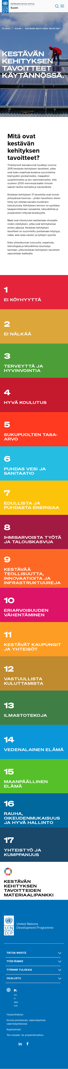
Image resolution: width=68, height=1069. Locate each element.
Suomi (18, 28)
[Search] (16, 998)
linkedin (20, 1043)
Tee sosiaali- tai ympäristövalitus (25, 1035)
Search (57, 6)
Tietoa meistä (16, 953)
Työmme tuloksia (19, 970)
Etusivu (6, 28)
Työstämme (15, 961)
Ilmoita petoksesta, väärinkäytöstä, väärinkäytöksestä (26, 1022)
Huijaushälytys (15, 1014)
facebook (27, 1043)
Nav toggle (62, 6)
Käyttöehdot (14, 1029)
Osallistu (14, 978)
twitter (13, 1043)
